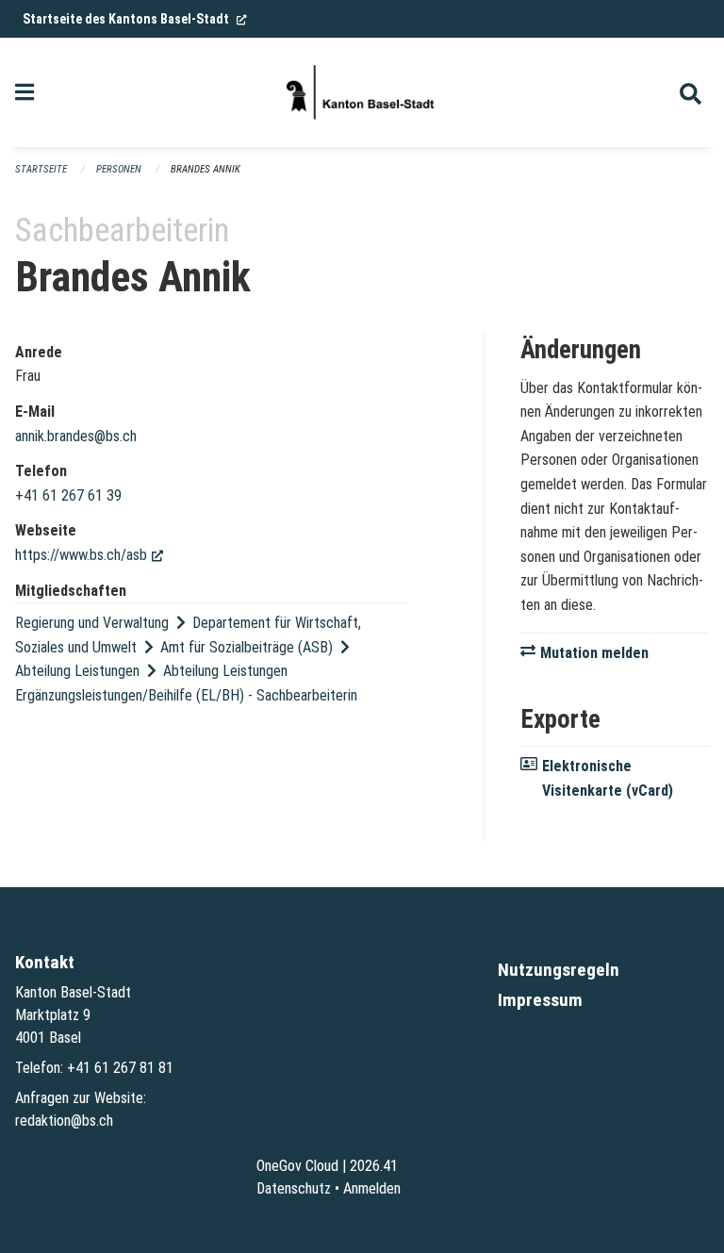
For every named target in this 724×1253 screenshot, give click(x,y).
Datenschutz (293, 1188)
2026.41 (374, 1166)
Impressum (540, 1000)
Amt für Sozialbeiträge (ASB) (246, 647)
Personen (118, 169)
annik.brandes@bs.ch (76, 436)
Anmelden (372, 1188)
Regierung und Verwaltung (92, 623)
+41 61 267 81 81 (120, 1068)
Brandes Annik (205, 169)
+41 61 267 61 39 (68, 495)
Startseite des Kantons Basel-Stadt (135, 18)
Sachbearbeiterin (306, 695)
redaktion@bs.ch (64, 1120)
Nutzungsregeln (558, 970)
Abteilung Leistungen (77, 671)
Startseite (41, 169)
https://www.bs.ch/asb (89, 555)
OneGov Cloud (297, 1166)
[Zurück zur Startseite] (362, 92)
